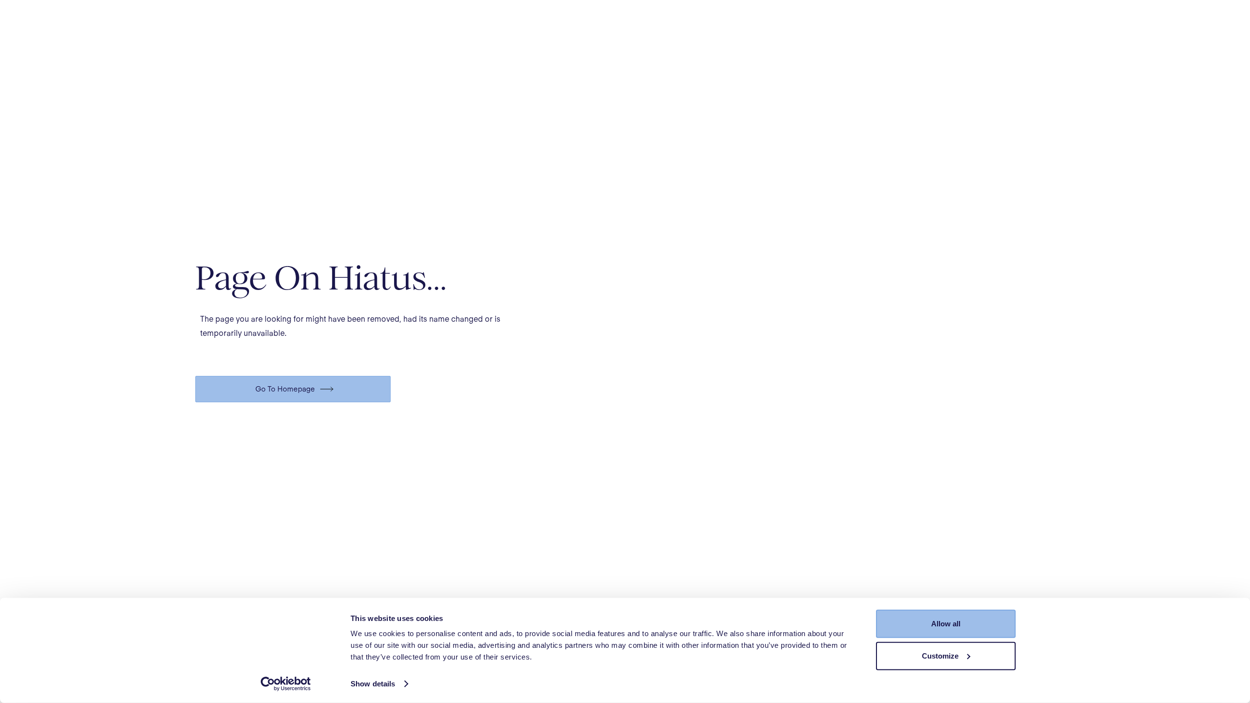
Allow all (945, 624)
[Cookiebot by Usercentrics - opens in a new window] (286, 684)
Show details (373, 684)
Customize (940, 655)
